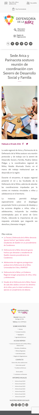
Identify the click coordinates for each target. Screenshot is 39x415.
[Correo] (30, 43)
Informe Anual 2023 (20, 386)
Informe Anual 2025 (20, 381)
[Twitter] (12, 43)
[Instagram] (21, 43)
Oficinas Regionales (20, 351)
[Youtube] (26, 43)
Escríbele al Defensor (20, 368)
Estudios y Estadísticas (20, 348)
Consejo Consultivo (21, 332)
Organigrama (21, 334)
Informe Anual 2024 (20, 383)
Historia (21, 329)
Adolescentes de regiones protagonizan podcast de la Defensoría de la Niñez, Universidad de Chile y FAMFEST (18, 265)
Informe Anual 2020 (20, 394)
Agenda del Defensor (20, 337)
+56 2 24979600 (22, 322)
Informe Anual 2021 (20, 391)
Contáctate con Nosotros (20, 374)
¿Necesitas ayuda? (20, 365)
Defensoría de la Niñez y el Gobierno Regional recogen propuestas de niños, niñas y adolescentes (20, 274)
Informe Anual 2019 (20, 396)
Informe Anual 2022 (20, 389)
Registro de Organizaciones (20, 356)
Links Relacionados (20, 353)
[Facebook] (17, 43)
